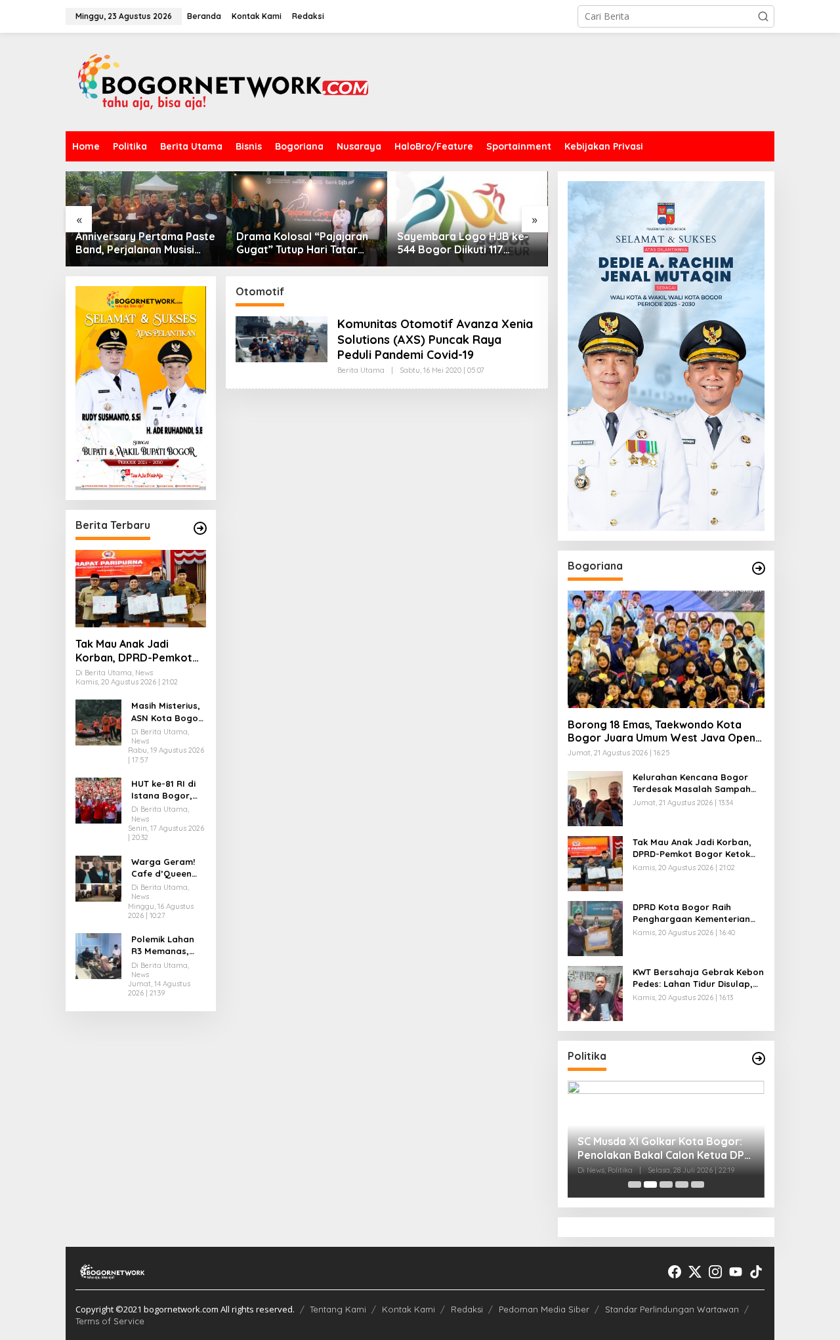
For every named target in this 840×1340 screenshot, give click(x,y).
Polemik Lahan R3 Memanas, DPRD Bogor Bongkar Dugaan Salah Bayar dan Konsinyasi (168, 945)
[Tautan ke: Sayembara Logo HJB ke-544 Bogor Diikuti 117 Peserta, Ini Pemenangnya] (467, 218)
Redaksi (467, 1309)
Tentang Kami (338, 1309)
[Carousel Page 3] (666, 1184)
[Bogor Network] (223, 81)
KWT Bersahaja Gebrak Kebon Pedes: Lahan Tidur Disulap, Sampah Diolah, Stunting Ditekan (698, 978)
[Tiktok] (756, 1271)
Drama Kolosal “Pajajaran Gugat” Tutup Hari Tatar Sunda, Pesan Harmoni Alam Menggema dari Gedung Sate (302, 243)
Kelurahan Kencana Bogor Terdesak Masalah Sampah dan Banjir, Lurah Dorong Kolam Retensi (692, 783)
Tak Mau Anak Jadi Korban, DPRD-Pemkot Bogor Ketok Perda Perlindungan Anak (133, 651)
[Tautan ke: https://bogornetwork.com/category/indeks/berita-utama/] (200, 528)
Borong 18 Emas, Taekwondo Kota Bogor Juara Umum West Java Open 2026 (661, 731)
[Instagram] (715, 1271)
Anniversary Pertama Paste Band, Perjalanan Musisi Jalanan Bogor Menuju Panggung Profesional (145, 243)
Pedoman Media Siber (544, 1309)
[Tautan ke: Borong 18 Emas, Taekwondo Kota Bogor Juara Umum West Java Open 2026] (666, 649)
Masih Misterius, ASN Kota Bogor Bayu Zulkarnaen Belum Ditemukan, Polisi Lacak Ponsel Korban (168, 712)
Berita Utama (361, 370)
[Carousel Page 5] (697, 1184)
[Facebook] (674, 1271)
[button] (763, 16)
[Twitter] (695, 1271)
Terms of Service (109, 1321)
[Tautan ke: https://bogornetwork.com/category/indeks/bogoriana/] (758, 568)
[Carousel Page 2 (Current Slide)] (650, 1184)
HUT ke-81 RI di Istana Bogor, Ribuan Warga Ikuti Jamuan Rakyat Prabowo (168, 789)
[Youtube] (735, 1271)
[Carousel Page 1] (634, 1184)
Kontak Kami (408, 1309)
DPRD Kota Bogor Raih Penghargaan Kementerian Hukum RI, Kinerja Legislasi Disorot (691, 913)
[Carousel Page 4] (681, 1184)
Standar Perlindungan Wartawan (672, 1309)
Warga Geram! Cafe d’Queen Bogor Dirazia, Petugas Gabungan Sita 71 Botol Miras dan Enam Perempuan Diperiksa (164, 867)
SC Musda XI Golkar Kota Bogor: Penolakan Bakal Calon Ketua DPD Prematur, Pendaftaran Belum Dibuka (665, 1148)
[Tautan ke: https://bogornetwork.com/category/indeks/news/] (758, 1058)
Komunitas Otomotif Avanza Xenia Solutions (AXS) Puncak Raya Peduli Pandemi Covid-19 (435, 339)
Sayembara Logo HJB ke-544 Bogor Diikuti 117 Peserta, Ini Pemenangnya (463, 243)
